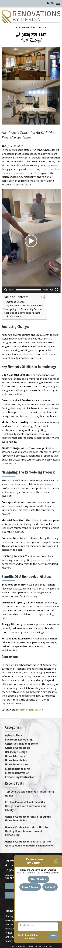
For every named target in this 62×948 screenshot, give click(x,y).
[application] (31, 241)
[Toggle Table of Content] (40, 297)
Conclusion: (15, 316)
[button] (31, 241)
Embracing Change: (15, 301)
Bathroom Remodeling (19, 739)
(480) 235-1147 (33, 34)
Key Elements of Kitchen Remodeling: (24, 305)
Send (53, 935)
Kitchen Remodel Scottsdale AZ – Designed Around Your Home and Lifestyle (25, 806)
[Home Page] (31, 21)
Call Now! (50, 886)
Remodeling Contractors (20, 777)
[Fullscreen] (56, 289)
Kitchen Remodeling (31, 709)
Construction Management (21, 743)
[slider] (28, 289)
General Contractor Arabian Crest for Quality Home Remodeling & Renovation (29, 843)
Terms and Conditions (43, 946)
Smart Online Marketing (31, 937)
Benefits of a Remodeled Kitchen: (22, 312)
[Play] (5, 289)
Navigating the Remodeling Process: (23, 309)
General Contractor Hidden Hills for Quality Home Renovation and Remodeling (27, 831)
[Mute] (51, 289)
